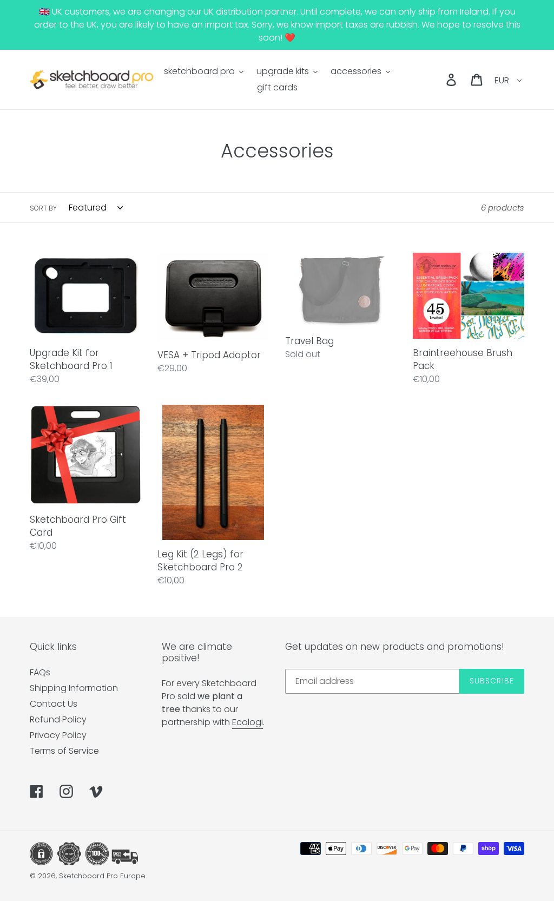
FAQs (40, 672)
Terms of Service (64, 751)
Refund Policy (58, 719)
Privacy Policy (58, 735)
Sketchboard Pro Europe (102, 876)
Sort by (43, 208)
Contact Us (53, 704)
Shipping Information (74, 688)
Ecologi (247, 722)
